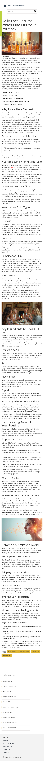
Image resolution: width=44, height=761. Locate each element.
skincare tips (7, 655)
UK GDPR (6, 752)
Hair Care (7, 691)
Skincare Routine (9, 686)
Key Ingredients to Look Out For (13, 98)
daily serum (35, 652)
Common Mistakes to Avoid (12, 105)
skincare (13, 167)
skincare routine (23, 652)
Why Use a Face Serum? (11, 92)
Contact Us (6, 749)
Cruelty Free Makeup (10, 722)
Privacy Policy (7, 746)
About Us (6, 740)
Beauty (6, 702)
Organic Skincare (9, 697)
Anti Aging (7, 712)
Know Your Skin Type (10, 95)
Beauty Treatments (10, 717)
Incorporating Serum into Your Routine (16, 101)
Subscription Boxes (10, 707)
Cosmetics (7, 681)
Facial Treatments (9, 728)
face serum (12, 652)
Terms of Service (8, 743)
